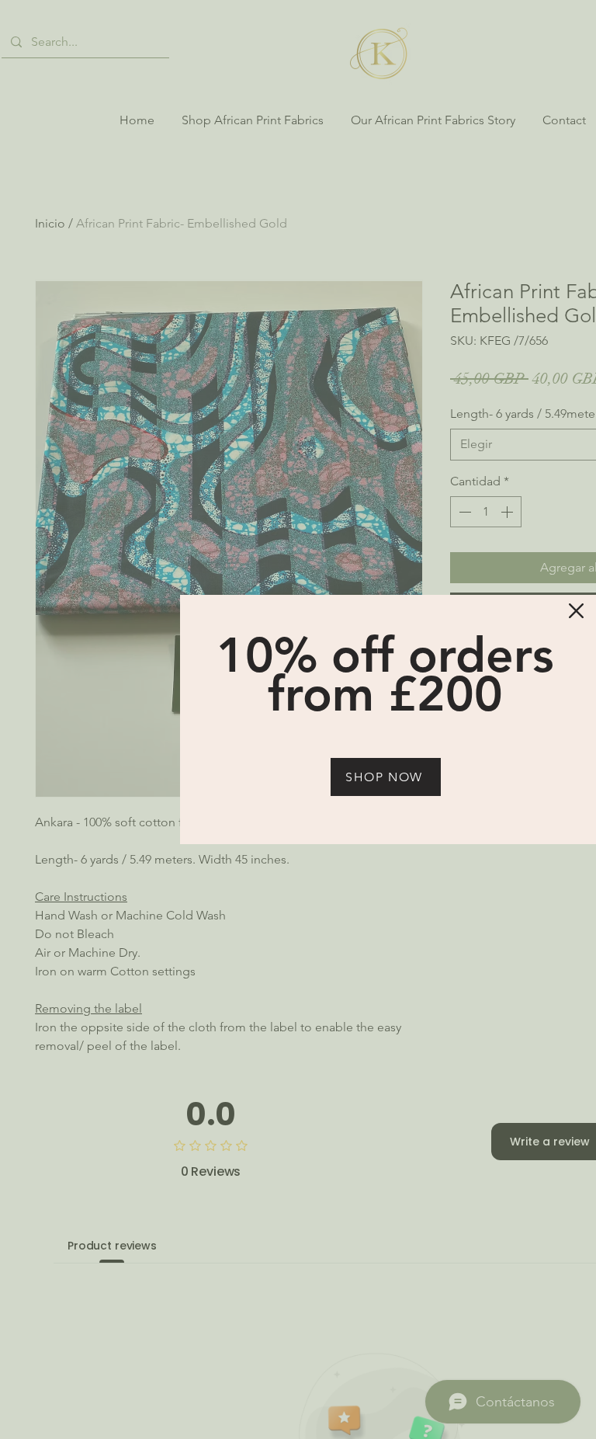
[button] (576, 610)
